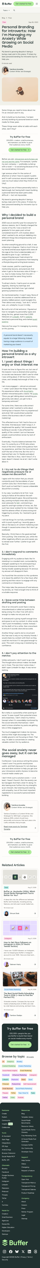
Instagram (5, 1181)
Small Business (7, 1217)
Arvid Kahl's (28, 391)
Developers (6, 1231)
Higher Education (8, 1227)
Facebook (5, 1172)
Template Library (27, 1117)
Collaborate (6, 1127)
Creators (5, 1214)
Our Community (27, 1148)
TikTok (4, 1198)
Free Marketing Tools (28, 1136)
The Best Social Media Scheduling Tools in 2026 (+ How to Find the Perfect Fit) (19, 995)
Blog (3, 18)
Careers (24, 1205)
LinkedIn (15, 317)
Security (5, 1260)
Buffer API (5, 1160)
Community (6, 1120)
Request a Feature (28, 1171)
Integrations (6, 1143)
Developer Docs (27, 1152)
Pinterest (5, 1191)
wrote (35, 394)
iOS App (5, 1146)
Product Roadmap (27, 1193)
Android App (6, 1150)
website (29, 317)
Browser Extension (8, 1153)
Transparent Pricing (28, 1186)
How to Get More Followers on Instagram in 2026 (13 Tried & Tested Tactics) (17, 944)
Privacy (23, 1257)
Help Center (25, 1160)
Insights (7, 1124)
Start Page (5, 1139)
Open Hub (25, 1179)
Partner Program (27, 1212)
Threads (5, 1195)
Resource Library (27, 1126)
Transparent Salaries (28, 1189)
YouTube (5, 1205)
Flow (10, 18)
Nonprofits (6, 1224)
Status (23, 1164)
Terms (29, 1257)
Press (23, 1208)
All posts (30, 1057)
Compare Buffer (27, 1145)
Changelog (25, 1167)
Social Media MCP (8, 1156)
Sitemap (24, 1219)
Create (4, 1114)
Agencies (5, 1221)
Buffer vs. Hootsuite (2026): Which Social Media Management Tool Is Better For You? (19, 893)
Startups (5, 1234)
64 (18, 503)
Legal (23, 1215)
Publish (4, 1117)
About (23, 1202)
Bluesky (5, 1169)
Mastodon (5, 1188)
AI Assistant (6, 1136)
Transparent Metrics (28, 1183)
